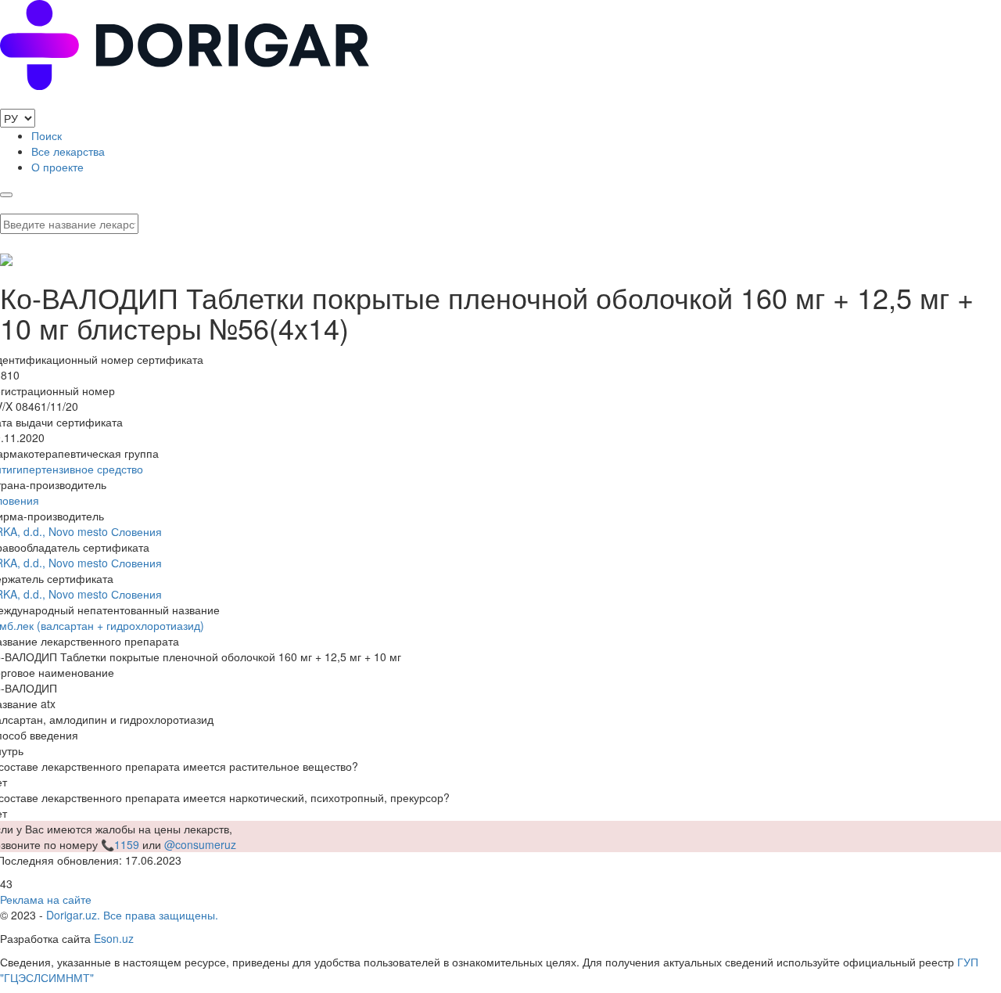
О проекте (57, 166)
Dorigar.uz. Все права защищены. (132, 915)
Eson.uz (114, 938)
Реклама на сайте (45, 899)
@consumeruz (200, 844)
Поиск (46, 135)
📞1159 (120, 844)
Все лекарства (68, 151)
